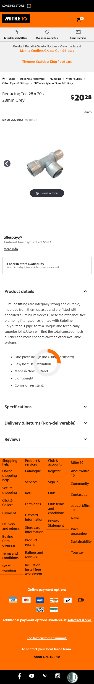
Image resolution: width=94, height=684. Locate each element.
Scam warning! (78, 37)
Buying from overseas (9, 541)
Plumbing (55, 78)
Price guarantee (79, 531)
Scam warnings (9, 568)
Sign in (53, 482)
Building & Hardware (32, 78)
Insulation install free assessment (33, 569)
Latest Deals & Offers (15, 37)
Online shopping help (9, 475)
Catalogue (33, 471)
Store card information (34, 529)
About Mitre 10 (80, 473)
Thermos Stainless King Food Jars (47, 61)
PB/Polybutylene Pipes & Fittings (53, 83)
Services (31, 482)
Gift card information (34, 516)
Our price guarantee (47, 37)
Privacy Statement (56, 522)
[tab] (47, 291)
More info (11, 249)
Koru (28, 493)
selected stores (80, 620)
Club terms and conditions (56, 508)
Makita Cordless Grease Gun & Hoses (47, 50)
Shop (12, 78)
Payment (9, 513)
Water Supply (74, 78)
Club (51, 493)
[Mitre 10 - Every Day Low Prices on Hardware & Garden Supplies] (16, 19)
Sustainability (81, 541)
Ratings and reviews (34, 554)
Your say (77, 552)
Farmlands (33, 503)
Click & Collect (7, 502)
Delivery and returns (11, 526)
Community (80, 483)
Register (54, 471)
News (75, 518)
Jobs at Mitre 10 (80, 507)
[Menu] (89, 19)
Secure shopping (9, 489)
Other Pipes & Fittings (15, 83)
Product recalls (31, 542)
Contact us (79, 494)
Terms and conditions (10, 555)
